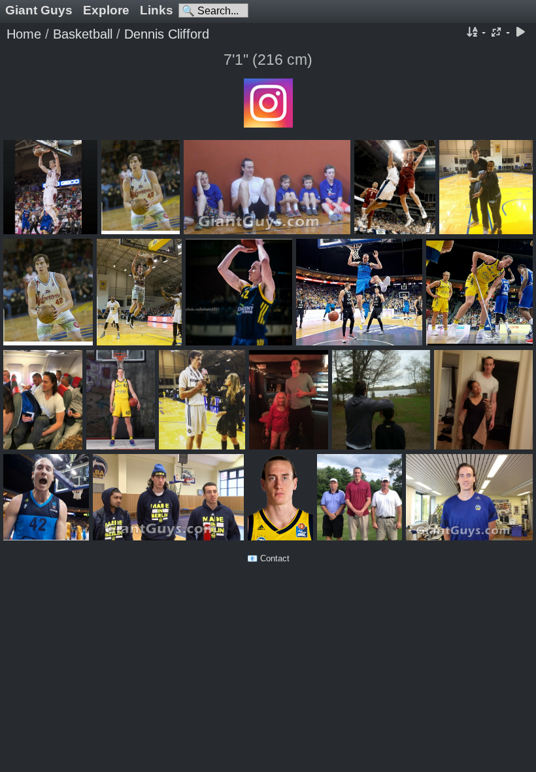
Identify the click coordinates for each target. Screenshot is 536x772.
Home (24, 34)
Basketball (82, 34)
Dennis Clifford (166, 34)
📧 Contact (268, 558)
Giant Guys (39, 10)
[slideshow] (520, 33)
